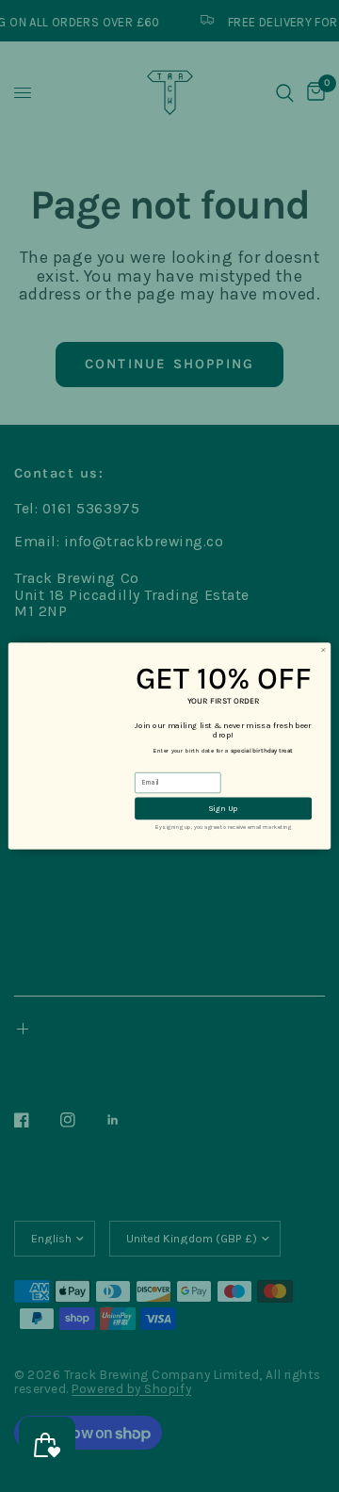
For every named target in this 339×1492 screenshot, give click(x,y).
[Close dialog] (323, 650)
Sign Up (222, 808)
